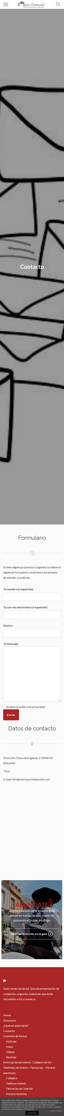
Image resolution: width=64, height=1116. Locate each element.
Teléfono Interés (16, 1083)
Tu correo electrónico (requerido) (25, 607)
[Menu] (6, 4)
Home (7, 1015)
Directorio (9, 1020)
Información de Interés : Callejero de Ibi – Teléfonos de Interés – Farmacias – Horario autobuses (29, 1067)
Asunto (8, 625)
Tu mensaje (10, 643)
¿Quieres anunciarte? (16, 1025)
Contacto (9, 1031)
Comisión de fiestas (15, 1036)
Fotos (9, 1046)
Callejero (11, 1078)
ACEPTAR (32, 1113)
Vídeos (10, 1051)
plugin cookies (56, 1111)
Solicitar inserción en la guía (29, 933)
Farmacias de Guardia (19, 1088)
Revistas (11, 1057)
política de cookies (45, 1107)
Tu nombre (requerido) (18, 589)
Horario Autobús (16, 1093)
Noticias (11, 1041)
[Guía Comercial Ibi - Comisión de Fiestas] (31, 3)
